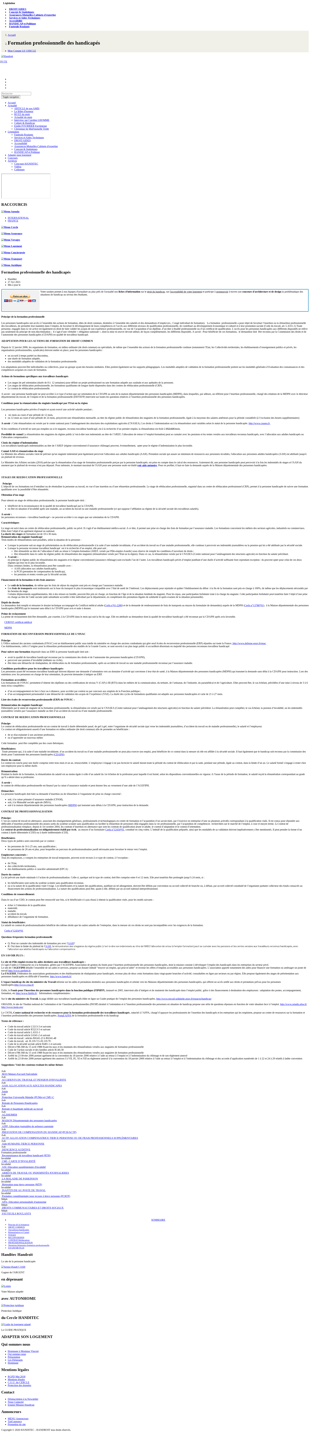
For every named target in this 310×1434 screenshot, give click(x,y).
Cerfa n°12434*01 (114, 829)
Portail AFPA (64, 1015)
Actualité (12, 105)
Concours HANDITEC (26, 163)
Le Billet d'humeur (23, 111)
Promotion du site (17, 1424)
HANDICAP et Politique (22, 23)
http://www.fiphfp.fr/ (26, 993)
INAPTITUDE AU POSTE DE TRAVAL (23, 1190)
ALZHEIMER (9, 1114)
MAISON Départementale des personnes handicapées (29, 1120)
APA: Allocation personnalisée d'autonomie (23, 1202)
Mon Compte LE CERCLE (22, 50)
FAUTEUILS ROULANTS (16, 1213)
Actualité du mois (23, 117)
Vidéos (17, 166)
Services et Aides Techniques (24, 17)
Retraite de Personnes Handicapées (19, 1103)
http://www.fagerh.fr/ (61, 976)
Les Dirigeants (15, 1360)
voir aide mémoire (147, 465)
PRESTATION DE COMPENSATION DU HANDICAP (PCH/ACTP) (38, 1132)
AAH (71, 943)
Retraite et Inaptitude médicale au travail (22, 1109)
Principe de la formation (18, 1224)
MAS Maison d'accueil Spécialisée (19, 1074)
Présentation (14, 1357)
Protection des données (19, 1385)
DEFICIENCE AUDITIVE (15, 1149)
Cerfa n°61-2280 (113, 605)
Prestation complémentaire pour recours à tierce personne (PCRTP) (35, 1196)
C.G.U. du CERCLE (18, 1382)
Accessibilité (15, 20)
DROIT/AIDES (17, 9)
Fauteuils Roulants (19, 26)
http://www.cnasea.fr (259, 423)
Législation (13, 131)
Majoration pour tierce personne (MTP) (21, 1184)
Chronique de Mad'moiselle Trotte (31, 128)
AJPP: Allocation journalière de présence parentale (27, 1126)
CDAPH (58, 754)
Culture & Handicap (24, 123)
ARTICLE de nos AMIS (26, 108)
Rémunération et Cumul (18, 1232)
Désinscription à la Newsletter (23, 1399)
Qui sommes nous (17, 1354)
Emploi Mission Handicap (21, 1404)
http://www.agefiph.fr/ (19, 970)
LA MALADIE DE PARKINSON (19, 1178)
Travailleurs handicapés (18, 1230)
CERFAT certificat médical (18, 622)
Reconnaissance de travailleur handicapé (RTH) (26, 1155)
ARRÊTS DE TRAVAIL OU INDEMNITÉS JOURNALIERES (35, 1172)
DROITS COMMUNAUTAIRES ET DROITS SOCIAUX (32, 1207)
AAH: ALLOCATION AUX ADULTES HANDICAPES (31, 1085)
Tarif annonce (15, 1421)
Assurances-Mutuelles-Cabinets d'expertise (32, 15)
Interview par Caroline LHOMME (31, 120)
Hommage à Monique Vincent (23, 1351)
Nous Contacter (16, 1402)
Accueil (12, 35)
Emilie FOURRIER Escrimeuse (30, 126)
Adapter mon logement (19, 155)
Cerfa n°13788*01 (253, 605)
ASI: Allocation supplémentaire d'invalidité (23, 1167)
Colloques (19, 169)
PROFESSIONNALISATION (20, 1242)
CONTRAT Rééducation (19, 1240)
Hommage (13, 1362)
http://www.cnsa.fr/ (24, 984)
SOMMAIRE (158, 1220)
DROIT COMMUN (16, 1227)
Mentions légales (16, 1379)
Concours (13, 158)
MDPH (8, 627)
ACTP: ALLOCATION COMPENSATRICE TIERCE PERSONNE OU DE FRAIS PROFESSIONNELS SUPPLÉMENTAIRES (69, 1138)
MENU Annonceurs (18, 1418)
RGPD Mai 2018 (16, 1376)
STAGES (12, 1235)
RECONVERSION (16, 1237)
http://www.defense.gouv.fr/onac (249, 643)
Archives (12, 160)
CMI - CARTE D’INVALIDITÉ (18, 1161)
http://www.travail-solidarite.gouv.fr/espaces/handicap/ (184, 998)
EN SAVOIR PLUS (16, 1248)
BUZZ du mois (22, 114)
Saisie (4, 1091)
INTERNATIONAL (18, 217)
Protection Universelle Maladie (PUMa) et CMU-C (27, 1097)
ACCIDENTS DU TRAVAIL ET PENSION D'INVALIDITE (33, 1079)
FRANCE (13, 220)
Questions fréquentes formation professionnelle (28, 1245)
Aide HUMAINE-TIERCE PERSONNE (22, 1143)
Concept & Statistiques (21, 12)
